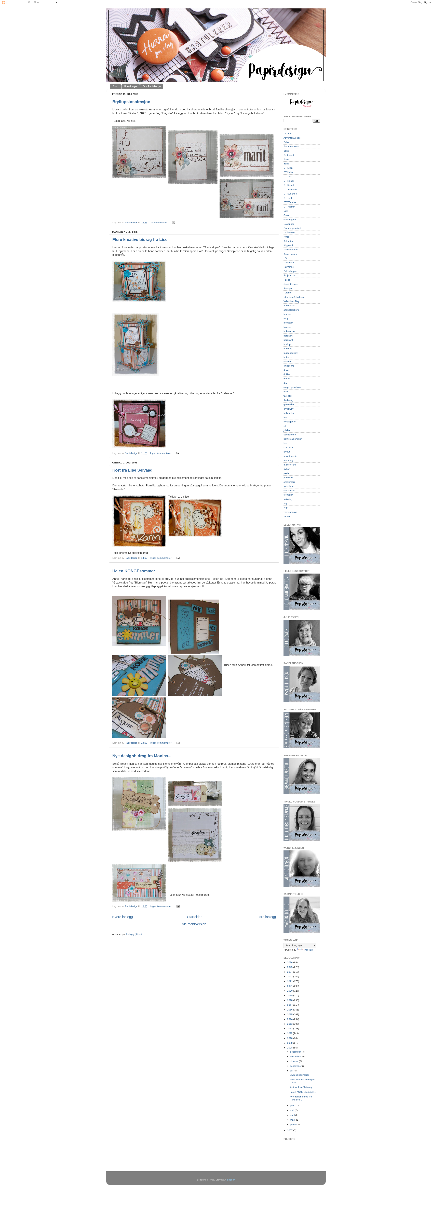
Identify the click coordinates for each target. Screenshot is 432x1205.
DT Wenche (290, 202)
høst (286, 417)
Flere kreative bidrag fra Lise (139, 239)
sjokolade (289, 486)
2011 (290, 1033)
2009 (290, 1043)
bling (286, 318)
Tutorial (287, 292)
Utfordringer (130, 86)
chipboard (289, 365)
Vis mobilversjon (194, 924)
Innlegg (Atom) (134, 934)
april (292, 1115)
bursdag (288, 348)
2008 (290, 1047)
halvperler (289, 413)
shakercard (289, 482)
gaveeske (289, 404)
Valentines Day (291, 301)
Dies (286, 211)
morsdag (288, 460)
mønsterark (290, 464)
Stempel (288, 288)
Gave (286, 215)
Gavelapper (290, 219)
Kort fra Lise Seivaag (132, 470)
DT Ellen (288, 167)
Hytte (286, 236)
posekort (288, 477)
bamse (287, 314)
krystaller (288, 447)
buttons (287, 357)
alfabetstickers (291, 309)
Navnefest (289, 266)
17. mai (287, 133)
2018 (290, 1000)
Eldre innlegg (266, 917)
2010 (290, 1038)
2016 (290, 1009)
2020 (290, 990)
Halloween (289, 232)
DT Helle (288, 172)
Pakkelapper (290, 271)
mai (292, 1110)
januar (294, 1124)
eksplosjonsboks (292, 387)
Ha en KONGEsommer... (135, 571)
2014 (290, 1019)
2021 (290, 986)
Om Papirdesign (152, 86)
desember (296, 1051)
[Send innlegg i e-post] (173, 222)
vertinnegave (290, 512)
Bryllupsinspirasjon (131, 101)
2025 (290, 967)
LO (285, 258)
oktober (294, 1061)
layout (287, 451)
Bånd (286, 163)
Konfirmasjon (291, 254)
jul (285, 426)
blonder (288, 327)
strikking (288, 499)
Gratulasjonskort (292, 228)
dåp (286, 383)
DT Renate (289, 185)
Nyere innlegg (122, 917)
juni (292, 1105)
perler (287, 473)
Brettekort (289, 155)
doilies (287, 374)
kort (286, 443)
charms (287, 361)
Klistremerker (291, 249)
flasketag (288, 400)
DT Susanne (290, 193)
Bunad (287, 159)
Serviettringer (291, 284)
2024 (290, 971)
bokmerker (289, 331)
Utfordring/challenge (294, 297)
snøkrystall (289, 490)
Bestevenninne (291, 146)
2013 (290, 1023)
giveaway (288, 408)
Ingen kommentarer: (161, 453)
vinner (287, 516)
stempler (288, 494)
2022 (290, 981)
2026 (290, 962)
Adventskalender (292, 137)
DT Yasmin (289, 206)
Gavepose (289, 224)
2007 (290, 1130)
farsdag (288, 395)
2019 (290, 995)
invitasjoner (290, 421)
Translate (309, 949)
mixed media (290, 456)
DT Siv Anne (290, 189)
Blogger (230, 1179)
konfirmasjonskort (293, 438)
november (296, 1056)
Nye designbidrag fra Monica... (141, 756)
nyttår (287, 469)
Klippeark (288, 245)
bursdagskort (291, 353)
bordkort (288, 335)
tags (286, 507)
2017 (290, 1005)
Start (115, 86)
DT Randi (289, 180)
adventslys (289, 305)
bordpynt (288, 340)
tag (285, 503)
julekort (287, 430)
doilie (286, 370)
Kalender (288, 241)
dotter (287, 378)
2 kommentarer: (159, 222)
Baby (286, 142)
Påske (287, 279)
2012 (290, 1028)
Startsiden (194, 917)
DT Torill (288, 198)
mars (293, 1119)
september (296, 1066)
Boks (286, 150)
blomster (288, 322)
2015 (290, 1014)
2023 (290, 976)
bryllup (287, 344)
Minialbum (289, 262)
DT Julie (288, 176)
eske (286, 391)
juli (292, 1070)
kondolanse (290, 434)
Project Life (289, 275)
